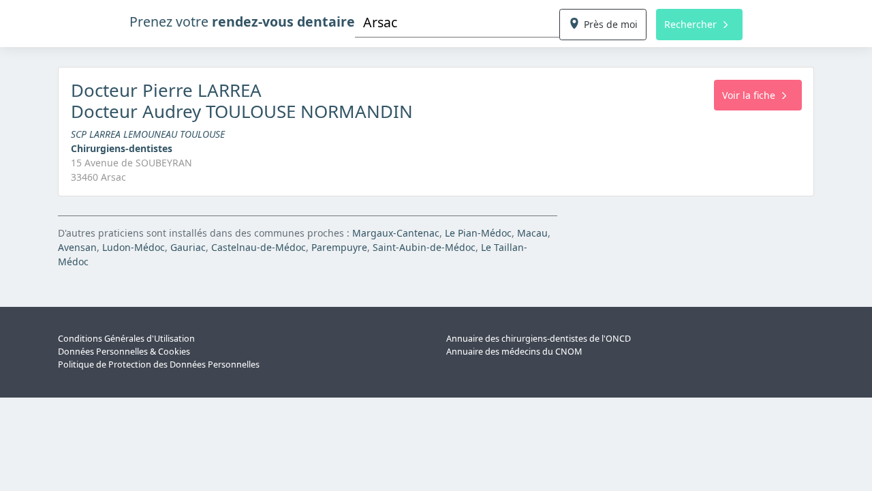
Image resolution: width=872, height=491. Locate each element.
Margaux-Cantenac (395, 232)
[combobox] (457, 22)
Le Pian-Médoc (478, 232)
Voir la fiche (748, 95)
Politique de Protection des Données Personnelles (159, 364)
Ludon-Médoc (133, 247)
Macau (532, 232)
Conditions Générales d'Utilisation (126, 338)
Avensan (77, 247)
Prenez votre (242, 21)
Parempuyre (339, 247)
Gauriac (188, 247)
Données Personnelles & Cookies (124, 351)
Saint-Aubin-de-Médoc (424, 247)
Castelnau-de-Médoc (258, 247)
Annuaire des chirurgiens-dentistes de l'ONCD (538, 338)
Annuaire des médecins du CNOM (514, 351)
